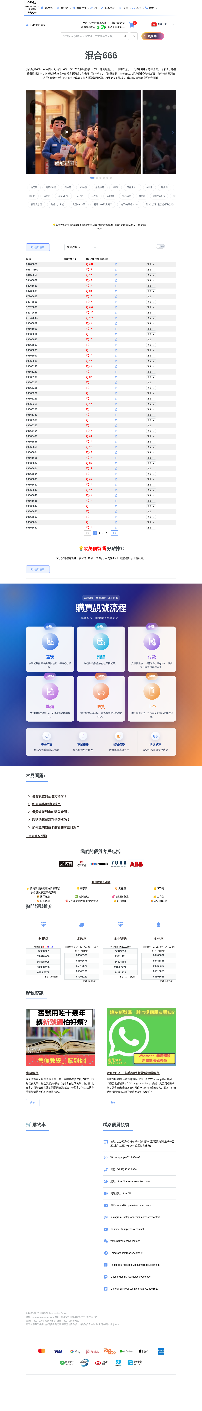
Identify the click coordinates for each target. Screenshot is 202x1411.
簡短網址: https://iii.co (122, 1193)
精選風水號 (84, 204)
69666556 (31, 441)
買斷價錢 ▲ (70, 259)
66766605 (31, 291)
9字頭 (146, 187)
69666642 (31, 490)
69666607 (31, 463)
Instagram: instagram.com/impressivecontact (135, 1217)
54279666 (31, 312)
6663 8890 (32, 269)
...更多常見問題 (36, 836)
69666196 (31, 377)
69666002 (31, 323)
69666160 (31, 371)
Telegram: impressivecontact (126, 1253)
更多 (149, 264)
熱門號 (64, 187)
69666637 (31, 484)
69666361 (31, 420)
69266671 (31, 264)
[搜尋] (145, 36)
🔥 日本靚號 (43, 901)
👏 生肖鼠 (158, 896)
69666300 (31, 409)
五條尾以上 (163, 187)
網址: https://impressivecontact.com (130, 1181)
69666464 (31, 431)
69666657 (31, 527)
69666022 (31, 339)
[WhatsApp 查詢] (98, 27)
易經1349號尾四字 (151, 204)
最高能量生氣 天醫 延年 (58, 204)
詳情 (32, 1102)
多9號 (111, 196)
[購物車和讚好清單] (132, 25)
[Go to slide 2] (96, 178)
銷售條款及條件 (87, 1324)
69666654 (31, 522)
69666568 (31, 447)
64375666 (31, 302)
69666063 (31, 350)
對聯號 (35, 187)
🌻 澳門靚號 (43, 896)
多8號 (146, 196)
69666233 (31, 398)
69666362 (31, 425)
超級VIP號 (81, 187)
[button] (125, 36)
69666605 (31, 457)
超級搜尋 (130, 187)
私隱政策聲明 (105, 1324)
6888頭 (175, 196)
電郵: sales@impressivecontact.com (130, 1205)
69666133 (31, 366)
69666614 (31, 468)
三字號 (64, 196)
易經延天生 (32, 204)
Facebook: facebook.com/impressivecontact (134, 1264)
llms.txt (118, 1324)
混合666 (40, 25)
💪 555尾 (159, 888)
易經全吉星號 (105, 204)
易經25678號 (126, 204)
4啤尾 (50, 187)
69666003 (31, 328)
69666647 (31, 506)
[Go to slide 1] (91, 177)
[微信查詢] (103, 27)
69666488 (31, 436)
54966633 (31, 285)
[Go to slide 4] (104, 177)
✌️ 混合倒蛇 (120, 901)
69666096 (31, 361)
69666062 (31, 345)
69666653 (31, 517)
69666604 (31, 452)
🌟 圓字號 (81, 888)
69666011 (31, 334)
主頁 (31, 25)
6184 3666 (32, 318)
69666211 (31, 388)
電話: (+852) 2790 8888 (123, 1169)
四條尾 (98, 187)
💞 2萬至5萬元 (120, 896)
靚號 (28, 259)
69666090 (31, 355)
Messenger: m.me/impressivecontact (130, 1276)
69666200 (31, 382)
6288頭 (79, 196)
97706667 (31, 296)
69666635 (31, 479)
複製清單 (40, 247)
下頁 (114, 533)
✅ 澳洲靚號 (82, 896)
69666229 (31, 393)
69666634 (31, 474)
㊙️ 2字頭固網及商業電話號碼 (81, 901)
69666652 (31, 511)
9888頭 (113, 187)
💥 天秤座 (120, 888)
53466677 (31, 280)
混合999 (96, 196)
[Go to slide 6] (111, 177)
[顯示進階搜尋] (134, 36)
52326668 (31, 307)
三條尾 (160, 196)
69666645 (31, 500)
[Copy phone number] (116, 264)
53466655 (31, 275)
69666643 (31, 495)
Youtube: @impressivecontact (127, 1229)
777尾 (50, 196)
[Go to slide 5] (107, 177)
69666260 (31, 404)
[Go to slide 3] (100, 177)
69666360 (31, 414)
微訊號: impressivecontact (125, 1241)
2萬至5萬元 (128, 196)
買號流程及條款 (69, 1324)
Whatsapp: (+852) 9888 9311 (126, 1157)
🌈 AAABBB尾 (159, 901)
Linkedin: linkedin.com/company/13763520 (134, 1288)
